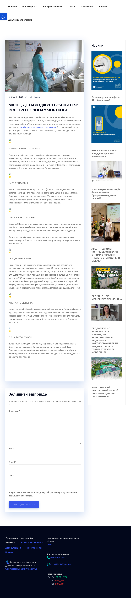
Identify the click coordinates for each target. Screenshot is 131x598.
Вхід (50, 544)
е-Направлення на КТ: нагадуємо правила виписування (104, 153)
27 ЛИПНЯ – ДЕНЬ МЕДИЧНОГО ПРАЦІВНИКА (106, 298)
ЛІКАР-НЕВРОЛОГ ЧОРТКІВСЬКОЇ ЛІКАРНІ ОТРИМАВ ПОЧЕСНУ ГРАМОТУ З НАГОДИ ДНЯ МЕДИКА (105, 255)
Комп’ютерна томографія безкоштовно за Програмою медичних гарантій (105, 194)
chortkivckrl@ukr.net (61, 564)
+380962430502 (58, 557)
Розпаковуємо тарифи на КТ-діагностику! (105, 99)
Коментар (14, 411)
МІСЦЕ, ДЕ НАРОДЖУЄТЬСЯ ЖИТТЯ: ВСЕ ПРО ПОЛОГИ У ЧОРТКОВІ (43, 107)
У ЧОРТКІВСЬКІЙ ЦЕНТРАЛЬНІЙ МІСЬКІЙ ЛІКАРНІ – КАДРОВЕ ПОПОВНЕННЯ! (104, 392)
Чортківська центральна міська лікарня (37, 127)
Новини (103, 6)
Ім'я (11, 448)
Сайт (11, 475)
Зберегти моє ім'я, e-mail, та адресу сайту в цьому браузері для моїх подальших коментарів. (44, 494)
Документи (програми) (20, 19)
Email (12, 462)
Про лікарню (28, 6)
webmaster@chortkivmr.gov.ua (21, 568)
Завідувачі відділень (53, 6)
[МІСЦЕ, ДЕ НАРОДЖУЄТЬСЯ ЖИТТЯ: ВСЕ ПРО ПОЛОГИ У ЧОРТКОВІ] (44, 66)
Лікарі (72, 6)
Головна (12, 6)
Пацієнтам (86, 6)
